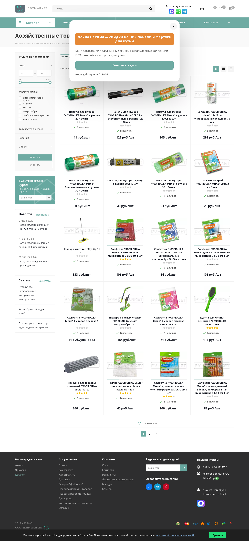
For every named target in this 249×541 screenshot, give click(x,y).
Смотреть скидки (124, 65)
